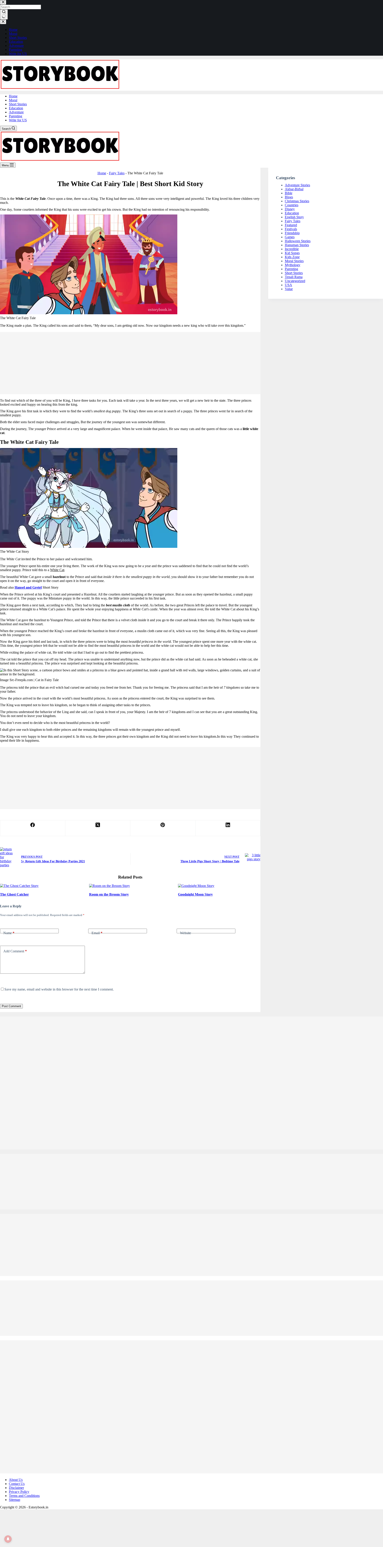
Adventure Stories (297, 185)
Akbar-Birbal (294, 189)
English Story (294, 217)
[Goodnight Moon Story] (196, 886)
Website (185, 933)
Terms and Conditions (24, 1496)
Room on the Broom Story (109, 894)
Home (13, 96)
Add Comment (15, 951)
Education (16, 108)
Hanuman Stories (297, 245)
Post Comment (11, 1006)
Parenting (15, 116)
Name (8, 933)
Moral (13, 100)
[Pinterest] (162, 828)
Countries (291, 205)
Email (97, 933)
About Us (16, 1480)
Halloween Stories (298, 241)
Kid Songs (292, 253)
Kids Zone (292, 257)
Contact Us (17, 1484)
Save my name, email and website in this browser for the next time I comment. (59, 989)
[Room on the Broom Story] (109, 886)
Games (290, 237)
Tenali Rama (294, 277)
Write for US (18, 120)
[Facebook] (32, 828)
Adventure (16, 112)
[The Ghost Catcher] (19, 886)
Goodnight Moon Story (195, 894)
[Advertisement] (130, 363)
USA (288, 285)
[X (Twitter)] (98, 828)
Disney (290, 209)
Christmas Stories (297, 201)
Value (289, 289)
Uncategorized (295, 281)
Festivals (291, 229)
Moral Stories (294, 261)
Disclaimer (16, 1488)
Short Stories (18, 104)
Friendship (292, 233)
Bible (288, 193)
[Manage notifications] (8, 1539)
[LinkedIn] (228, 828)
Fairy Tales (117, 173)
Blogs (289, 197)
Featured (291, 225)
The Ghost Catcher (14, 894)
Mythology (292, 265)
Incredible (292, 249)
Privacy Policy (19, 1492)
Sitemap (14, 1500)
